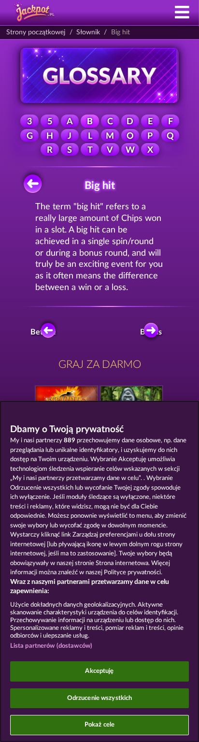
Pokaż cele (99, 725)
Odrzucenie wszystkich (99, 698)
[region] (99, 571)
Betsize (44, 332)
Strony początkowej (35, 32)
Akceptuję (99, 671)
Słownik (88, 32)
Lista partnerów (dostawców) (51, 646)
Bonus (151, 332)
